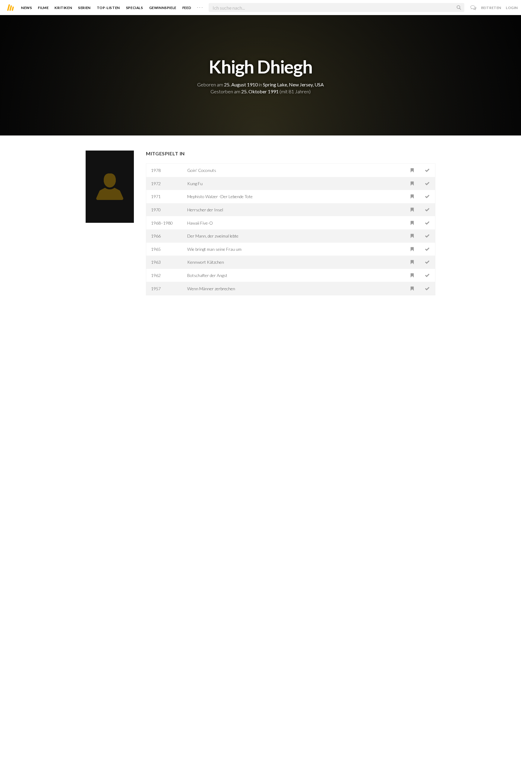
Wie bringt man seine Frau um (214, 249)
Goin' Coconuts (201, 170)
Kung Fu (195, 183)
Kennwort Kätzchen (205, 262)
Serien (84, 8)
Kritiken (63, 8)
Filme (43, 8)
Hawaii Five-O (200, 223)
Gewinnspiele (162, 8)
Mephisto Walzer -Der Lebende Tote (220, 196)
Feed (186, 8)
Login (512, 8)
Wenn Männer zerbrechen (211, 288)
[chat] (473, 8)
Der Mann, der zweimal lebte (212, 235)
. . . (200, 6)
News (26, 8)
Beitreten (491, 8)
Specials (134, 8)
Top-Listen (108, 8)
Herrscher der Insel (205, 209)
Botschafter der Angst (207, 275)
